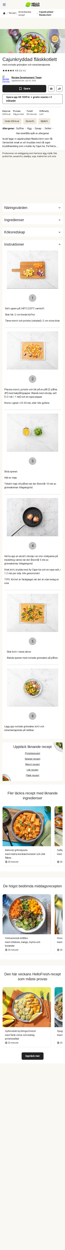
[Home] (4, 13)
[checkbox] (3, 70)
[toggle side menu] (4, 4)
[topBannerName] (32, 23)
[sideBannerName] (32, 181)
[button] (32, 219)
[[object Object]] (51, 88)
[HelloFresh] (33, 4)
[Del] (59, 88)
